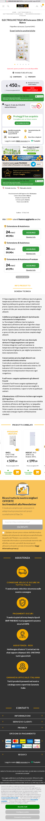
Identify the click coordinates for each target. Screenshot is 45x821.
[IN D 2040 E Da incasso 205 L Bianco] (32, 439)
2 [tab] (18, 65)
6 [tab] (29, 65)
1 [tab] (15, 65)
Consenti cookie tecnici (22, 817)
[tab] (22, 286)
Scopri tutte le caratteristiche (22, 31)
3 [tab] (21, 65)
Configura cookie (22, 812)
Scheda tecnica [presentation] (22, 291)
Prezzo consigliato (11, 90)
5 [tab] (27, 65)
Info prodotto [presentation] (22, 286)
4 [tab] (24, 65)
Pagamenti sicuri (23, 613)
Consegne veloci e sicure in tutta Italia (23, 583)
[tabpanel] (23, 48)
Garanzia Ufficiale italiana (23, 677)
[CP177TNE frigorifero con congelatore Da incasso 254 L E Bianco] (12, 439)
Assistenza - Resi (23, 645)
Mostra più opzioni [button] (22, 277)
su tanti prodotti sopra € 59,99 (24, 1)
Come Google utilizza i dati (9, 798)
